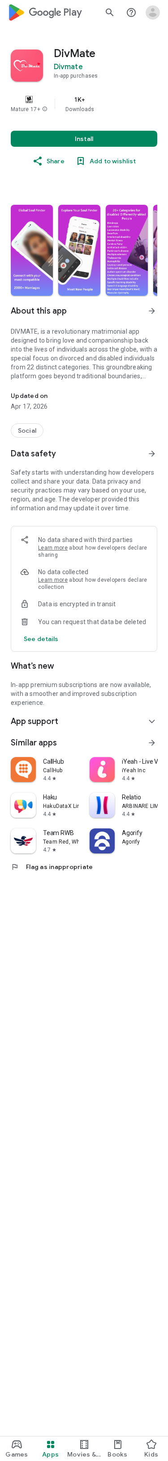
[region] (84, 104)
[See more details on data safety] (41, 639)
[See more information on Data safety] (152, 453)
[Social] (27, 430)
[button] (44, 109)
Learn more (53, 548)
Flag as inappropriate (52, 867)
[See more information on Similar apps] (152, 742)
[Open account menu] (153, 12)
